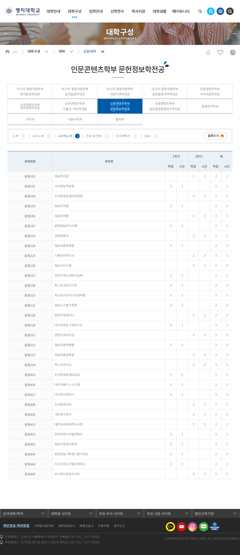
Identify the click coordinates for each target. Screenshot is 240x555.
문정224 (30, 245)
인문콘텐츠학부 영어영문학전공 (30, 106)
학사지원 (138, 11)
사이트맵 (220, 11)
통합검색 (230, 11)
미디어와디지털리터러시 (70, 464)
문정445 (30, 474)
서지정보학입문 (64, 186)
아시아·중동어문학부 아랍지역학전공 (119, 91)
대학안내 (53, 11)
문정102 (30, 176)
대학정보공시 (66, 525)
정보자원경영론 (64, 245)
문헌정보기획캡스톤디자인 (71, 454)
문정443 (30, 454)
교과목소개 (65, 136)
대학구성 (74, 11)
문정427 (30, 394)
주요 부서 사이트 (111, 513)
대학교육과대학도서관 (69, 424)
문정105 (30, 206)
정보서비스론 (63, 265)
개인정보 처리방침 (16, 525)
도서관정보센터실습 (67, 374)
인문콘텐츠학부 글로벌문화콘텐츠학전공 (164, 106)
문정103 (30, 186)
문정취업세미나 (64, 315)
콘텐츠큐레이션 (64, 335)
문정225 (30, 255)
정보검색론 (62, 215)
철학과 (120, 119)
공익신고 (119, 525)
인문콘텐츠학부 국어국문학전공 (210, 91)
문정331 (30, 335)
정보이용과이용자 (66, 444)
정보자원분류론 (64, 354)
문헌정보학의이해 (66, 225)
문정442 (30, 444)
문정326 (30, 315)
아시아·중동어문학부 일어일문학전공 (75, 91)
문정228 (30, 285)
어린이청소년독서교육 (69, 275)
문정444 (30, 464)
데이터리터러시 (64, 394)
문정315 (30, 295)
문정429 (30, 414)
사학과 (30, 119)
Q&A (147, 136)
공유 (208, 52)
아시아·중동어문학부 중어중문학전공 (30, 91)
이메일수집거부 (44, 525)
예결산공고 (87, 525)
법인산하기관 (204, 513)
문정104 (30, 196)
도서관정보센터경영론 (69, 196)
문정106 (30, 216)
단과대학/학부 (13, 513)
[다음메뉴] (234, 33)
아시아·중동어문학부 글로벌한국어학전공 (165, 91)
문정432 (30, 424)
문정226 (30, 265)
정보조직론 (62, 206)
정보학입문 (62, 176)
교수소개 (38, 136)
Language (201, 11)
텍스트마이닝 (63, 364)
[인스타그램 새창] (192, 524)
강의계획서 (123, 136)
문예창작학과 (210, 106)
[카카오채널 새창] (170, 524)
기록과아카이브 (64, 255)
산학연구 (117, 11)
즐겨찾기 (220, 52)
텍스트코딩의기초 (66, 285)
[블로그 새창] (203, 524)
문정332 (30, 345)
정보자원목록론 (64, 344)
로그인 (210, 11)
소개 (15, 136)
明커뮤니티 (181, 11)
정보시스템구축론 (66, 305)
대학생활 (159, 11)
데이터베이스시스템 (67, 384)
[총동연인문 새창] (214, 524)
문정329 (30, 325)
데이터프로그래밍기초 (69, 325)
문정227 (30, 275)
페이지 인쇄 (232, 52)
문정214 (30, 235)
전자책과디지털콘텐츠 (69, 434)
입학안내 (96, 11)
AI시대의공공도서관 (67, 473)
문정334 (30, 365)
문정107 (30, 226)
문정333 (30, 355)
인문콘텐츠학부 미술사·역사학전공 (75, 106)
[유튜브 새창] (181, 524)
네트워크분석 (63, 414)
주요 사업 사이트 (159, 513)
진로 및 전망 (94, 136)
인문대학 (89, 51)
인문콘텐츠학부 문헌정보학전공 (120, 106)
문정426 (30, 384)
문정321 (30, 305)
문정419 (30, 374)
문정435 (30, 434)
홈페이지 (213, 135)
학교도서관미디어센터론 (70, 295)
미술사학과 (75, 119)
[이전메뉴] (5, 33)
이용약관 (103, 525)
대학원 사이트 (61, 513)
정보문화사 (62, 235)
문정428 (30, 404)
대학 (62, 51)
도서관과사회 (63, 404)
